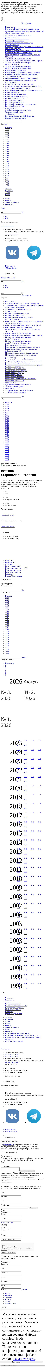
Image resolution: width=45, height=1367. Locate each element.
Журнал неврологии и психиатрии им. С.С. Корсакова (18, 63)
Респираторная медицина (14, 98)
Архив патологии (11, 37)
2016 (7, 149)
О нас (7, 198)
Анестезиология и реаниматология (18, 35)
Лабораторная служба (13, 76)
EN (6, 216)
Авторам (8, 564)
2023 (7, 136)
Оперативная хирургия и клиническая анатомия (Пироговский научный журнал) (23, 87)
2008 (7, 165)
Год (23, 396)
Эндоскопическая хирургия (15, 118)
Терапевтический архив (14, 112)
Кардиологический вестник (15, 70)
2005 (7, 171)
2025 (7, 132)
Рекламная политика (13, 572)
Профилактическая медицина (16, 96)
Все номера (9, 663)
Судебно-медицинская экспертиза (18, 110)
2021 (7, 140)
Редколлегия (10, 562)
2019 (7, 143)
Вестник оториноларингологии (17, 39)
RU (23, 212)
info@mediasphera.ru (12, 243)
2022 (7, 138)
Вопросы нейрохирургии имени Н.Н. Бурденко (23, 51)
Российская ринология (13, 100)
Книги (7, 195)
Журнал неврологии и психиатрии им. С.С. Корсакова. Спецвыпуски (18, 67)
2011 (7, 159)
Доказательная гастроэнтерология (18, 59)
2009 (7, 163)
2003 (7, 175)
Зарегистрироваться (8, 1252)
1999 (7, 183)
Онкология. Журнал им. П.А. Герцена (19, 84)
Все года (4, 124)
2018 (7, 145)
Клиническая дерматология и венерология (21, 74)
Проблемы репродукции (14, 92)
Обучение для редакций (14, 1041)
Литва (7, 1301)
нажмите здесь (24, 1359)
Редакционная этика (12, 566)
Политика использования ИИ (16, 568)
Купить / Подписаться (13, 576)
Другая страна (10, 1303)
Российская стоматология (14, 102)
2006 (7, 169)
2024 (7, 134)
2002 (7, 177)
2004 (7, 173)
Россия (24, 1289)
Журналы (8, 189)
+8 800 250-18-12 (11, 1062)
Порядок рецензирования (14, 570)
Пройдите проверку (27, 1171)
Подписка (9, 191)
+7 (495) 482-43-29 (8, 277)
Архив (7, 193)
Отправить (33, 1208)
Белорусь (8, 1295)
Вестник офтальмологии (14, 41)
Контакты (9, 204)
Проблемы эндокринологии (15, 94)
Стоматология (10, 108)
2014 (7, 153)
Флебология (9, 114)
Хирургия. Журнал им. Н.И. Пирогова (19, 116)
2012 (7, 157)
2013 (7, 155)
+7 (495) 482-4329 (11, 1056)
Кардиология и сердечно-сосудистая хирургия (22, 72)
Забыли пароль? (7, 1223)
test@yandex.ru (8, 1145)
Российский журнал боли (14, 106)
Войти (4, 1225)
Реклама (8, 200)
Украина (8, 1297)
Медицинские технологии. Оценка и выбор (21, 78)
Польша (8, 1299)
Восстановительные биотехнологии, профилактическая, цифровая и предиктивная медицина (22, 55)
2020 (7, 142)
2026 (7, 130)
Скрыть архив (6, 580)
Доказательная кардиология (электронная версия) (23, 61)
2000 (7, 181)
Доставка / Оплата (12, 202)
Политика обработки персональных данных (21, 1035)
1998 (7, 185)
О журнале (9, 560)
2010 (7, 161)
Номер (24, 657)
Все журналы (26, 23)
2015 (7, 151)
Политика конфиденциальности (17, 1033)
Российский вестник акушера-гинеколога (20, 104)
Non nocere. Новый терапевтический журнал (22, 29)
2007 (7, 167)
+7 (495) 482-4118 (11, 1055)
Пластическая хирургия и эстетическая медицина (23, 90)
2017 (7, 147)
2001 (7, 179)
